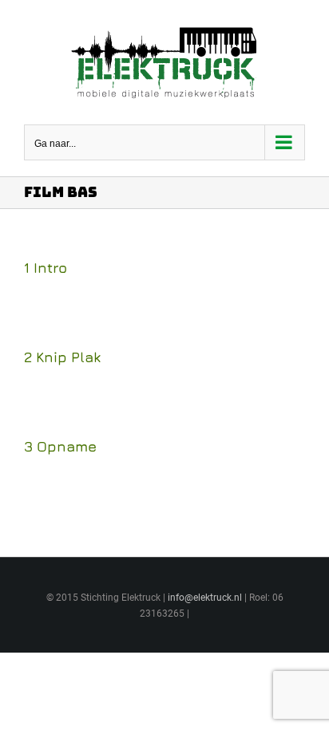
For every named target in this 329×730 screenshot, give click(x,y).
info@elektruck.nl (205, 597)
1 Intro (45, 267)
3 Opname (60, 446)
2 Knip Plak (62, 357)
